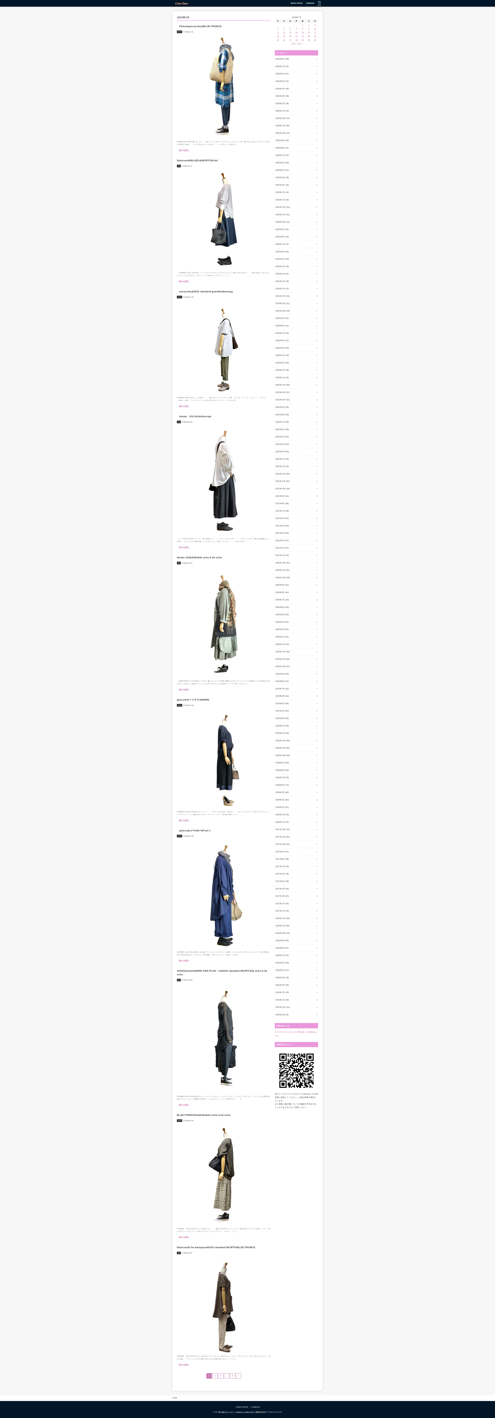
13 (290, 32)
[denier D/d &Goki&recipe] (224, 533)
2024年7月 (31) (282, 244)
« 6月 (293, 44)
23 (309, 36)
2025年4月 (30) (282, 177)
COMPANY (310, 3)
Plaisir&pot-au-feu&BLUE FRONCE (199, 26)
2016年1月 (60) (282, 1000)
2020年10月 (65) (282, 578)
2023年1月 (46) (282, 378)
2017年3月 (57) (282, 896)
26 (284, 40)
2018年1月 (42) (282, 822)
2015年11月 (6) (281, 1015)
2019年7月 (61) (282, 689)
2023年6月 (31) (282, 340)
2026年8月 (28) (282, 59)
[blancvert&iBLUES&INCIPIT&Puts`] (223, 267)
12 (284, 32)
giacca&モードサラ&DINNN (193, 699)
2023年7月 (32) (282, 333)
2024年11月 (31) (282, 215)
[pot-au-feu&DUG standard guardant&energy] (224, 392)
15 (303, 32)
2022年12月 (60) (282, 385)
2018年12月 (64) (282, 741)
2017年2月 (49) (282, 904)
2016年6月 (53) (282, 963)
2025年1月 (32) (282, 200)
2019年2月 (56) (282, 726)
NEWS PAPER (297, 3)
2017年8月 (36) (282, 859)
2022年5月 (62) (282, 437)
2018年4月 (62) (282, 800)
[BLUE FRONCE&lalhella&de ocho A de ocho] (223, 1223)
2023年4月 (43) (282, 355)
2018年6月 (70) (282, 785)
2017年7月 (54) (282, 866)
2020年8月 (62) (282, 592)
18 (278, 36)
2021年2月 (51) (282, 548)
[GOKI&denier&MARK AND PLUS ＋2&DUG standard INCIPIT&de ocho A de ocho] (223, 1091)
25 (278, 40)
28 (296, 40)
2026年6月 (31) (282, 74)
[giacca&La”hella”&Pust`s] (223, 946)
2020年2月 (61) (282, 637)
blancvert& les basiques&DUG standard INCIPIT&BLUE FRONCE (216, 1247)
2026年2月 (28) (282, 103)
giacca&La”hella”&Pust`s (194, 830)
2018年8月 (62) (282, 770)
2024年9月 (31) (282, 229)
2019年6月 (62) (282, 696)
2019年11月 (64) (282, 659)
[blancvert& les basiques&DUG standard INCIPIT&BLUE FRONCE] (223, 1351)
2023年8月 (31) (282, 326)
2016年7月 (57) (282, 955)
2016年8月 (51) (282, 948)
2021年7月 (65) (282, 511)
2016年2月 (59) (282, 992)
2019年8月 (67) (282, 681)
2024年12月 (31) (282, 207)
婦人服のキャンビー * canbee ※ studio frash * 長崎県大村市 (242, 1412)
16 (309, 32)
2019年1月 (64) (282, 733)
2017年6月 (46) (282, 874)
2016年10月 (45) (282, 933)
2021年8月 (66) (282, 503)
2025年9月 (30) (282, 140)
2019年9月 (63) (282, 674)
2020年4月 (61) (282, 622)
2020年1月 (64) (282, 644)
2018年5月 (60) (282, 792)
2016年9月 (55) (282, 940)
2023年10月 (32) (282, 311)
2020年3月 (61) (282, 629)
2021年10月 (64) (282, 489)
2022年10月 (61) (282, 400)
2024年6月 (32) (282, 252)
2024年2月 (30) (282, 281)
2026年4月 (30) (282, 89)
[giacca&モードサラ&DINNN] (223, 806)
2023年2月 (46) (282, 370)
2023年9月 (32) (282, 318)
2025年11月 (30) (282, 126)
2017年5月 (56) (282, 881)
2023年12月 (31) (282, 296)
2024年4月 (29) (282, 266)
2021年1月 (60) (282, 555)
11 (278, 32)
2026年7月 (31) (282, 66)
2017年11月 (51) (282, 837)
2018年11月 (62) (282, 748)
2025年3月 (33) (282, 185)
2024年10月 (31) (282, 222)
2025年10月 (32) (282, 133)
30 (309, 40)
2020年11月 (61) (282, 570)
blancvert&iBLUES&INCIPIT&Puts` (198, 160)
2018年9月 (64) (282, 763)
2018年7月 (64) (282, 778)
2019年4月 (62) (282, 711)
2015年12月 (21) (282, 1007)
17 (315, 32)
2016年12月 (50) (282, 918)
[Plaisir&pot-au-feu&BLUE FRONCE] (224, 136)
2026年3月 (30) (282, 96)
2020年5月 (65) (282, 615)
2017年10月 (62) (282, 844)
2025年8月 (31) (282, 148)
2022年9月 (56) (282, 407)
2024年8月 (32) (282, 237)
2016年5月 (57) (282, 970)
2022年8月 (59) (282, 415)
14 (296, 32)
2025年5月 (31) (282, 170)
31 (315, 40)
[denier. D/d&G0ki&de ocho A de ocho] (223, 675)
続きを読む (184, 150)
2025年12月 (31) (282, 118)
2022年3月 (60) (282, 452)
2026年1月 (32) (282, 111)
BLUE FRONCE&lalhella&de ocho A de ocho (203, 1115)
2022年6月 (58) (282, 429)
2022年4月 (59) (282, 444)
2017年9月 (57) (282, 852)
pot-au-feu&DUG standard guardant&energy (205, 291)
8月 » (299, 44)
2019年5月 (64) (282, 703)
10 (315, 29)
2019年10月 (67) (282, 666)
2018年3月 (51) (282, 807)
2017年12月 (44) (282, 829)
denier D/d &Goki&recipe (194, 416)
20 (290, 36)
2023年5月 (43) (282, 348)
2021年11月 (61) (282, 481)
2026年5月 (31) (282, 81)
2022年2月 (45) (282, 459)
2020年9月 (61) (282, 585)
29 (303, 40)
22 (303, 36)
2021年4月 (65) (282, 533)
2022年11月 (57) (282, 392)
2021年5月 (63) (282, 526)
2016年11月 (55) (282, 926)
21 (296, 36)
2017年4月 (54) (282, 889)
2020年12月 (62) (282, 563)
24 (315, 36)
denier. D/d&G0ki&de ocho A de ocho (199, 557)
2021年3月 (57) (282, 541)
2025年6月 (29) (282, 163)
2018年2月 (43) (282, 815)
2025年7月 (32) (282, 155)
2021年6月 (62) (282, 518)
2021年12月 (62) (282, 474)
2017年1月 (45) (282, 911)
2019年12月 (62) (282, 652)
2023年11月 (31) (282, 303)
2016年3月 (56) (282, 985)
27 (290, 40)
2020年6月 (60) (282, 607)
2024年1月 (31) (282, 289)
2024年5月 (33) (282, 259)
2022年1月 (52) (282, 466)
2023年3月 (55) (282, 363)
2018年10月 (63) (282, 755)
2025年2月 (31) (282, 192)
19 (284, 36)
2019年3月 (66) (282, 718)
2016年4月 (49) (282, 978)
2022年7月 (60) (282, 422)
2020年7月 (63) (282, 600)
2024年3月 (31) (282, 274)
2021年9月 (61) (282, 496)
